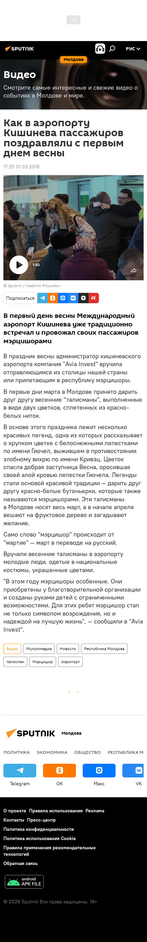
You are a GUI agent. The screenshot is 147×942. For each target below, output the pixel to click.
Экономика (52, 752)
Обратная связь (20, 863)
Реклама (94, 811)
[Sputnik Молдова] (20, 51)
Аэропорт (70, 661)
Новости (68, 648)
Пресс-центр (41, 820)
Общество (87, 752)
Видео (12, 648)
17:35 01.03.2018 (21, 167)
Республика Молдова (104, 648)
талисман (15, 661)
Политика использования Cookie (39, 838)
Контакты (13, 820)
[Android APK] (24, 882)
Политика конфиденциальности (38, 829)
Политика (16, 752)
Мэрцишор (42, 661)
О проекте (14, 811)
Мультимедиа (39, 648)
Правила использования (56, 811)
